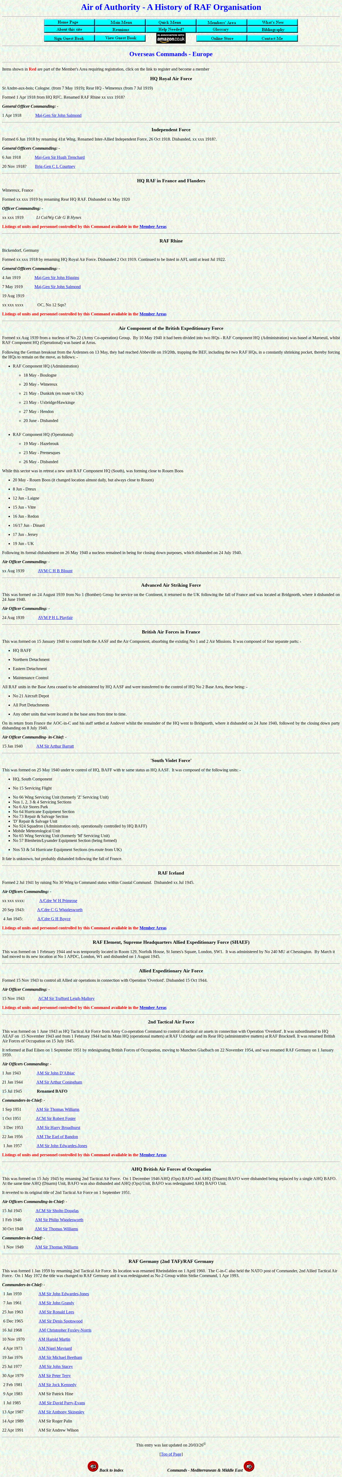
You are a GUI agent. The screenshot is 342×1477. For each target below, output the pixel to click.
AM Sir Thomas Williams (57, 1109)
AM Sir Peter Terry (54, 1375)
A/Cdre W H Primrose (58, 900)
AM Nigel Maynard (55, 1348)
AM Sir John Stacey (56, 1366)
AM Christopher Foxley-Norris (65, 1330)
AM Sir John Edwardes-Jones (62, 1145)
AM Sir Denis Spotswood (61, 1321)
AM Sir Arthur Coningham (59, 1082)
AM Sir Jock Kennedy (57, 1384)
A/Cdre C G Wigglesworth (60, 909)
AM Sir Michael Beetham (60, 1357)
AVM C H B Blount (55, 571)
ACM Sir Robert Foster (56, 1118)
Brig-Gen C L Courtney (55, 166)
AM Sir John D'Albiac (56, 1073)
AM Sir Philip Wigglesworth (59, 1219)
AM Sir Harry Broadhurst (58, 1127)
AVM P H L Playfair (55, 617)
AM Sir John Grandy (56, 1303)
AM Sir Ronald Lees (56, 1312)
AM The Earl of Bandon (57, 1136)
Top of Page (171, 1454)
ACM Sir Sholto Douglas (57, 1210)
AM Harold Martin (54, 1339)
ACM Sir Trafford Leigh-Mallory (66, 998)
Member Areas (152, 226)
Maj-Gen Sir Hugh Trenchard (60, 157)
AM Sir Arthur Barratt (55, 746)
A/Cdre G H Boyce (54, 919)
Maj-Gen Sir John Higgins (56, 277)
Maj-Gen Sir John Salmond (58, 115)
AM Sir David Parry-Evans (62, 1403)
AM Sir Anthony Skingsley (61, 1412)
